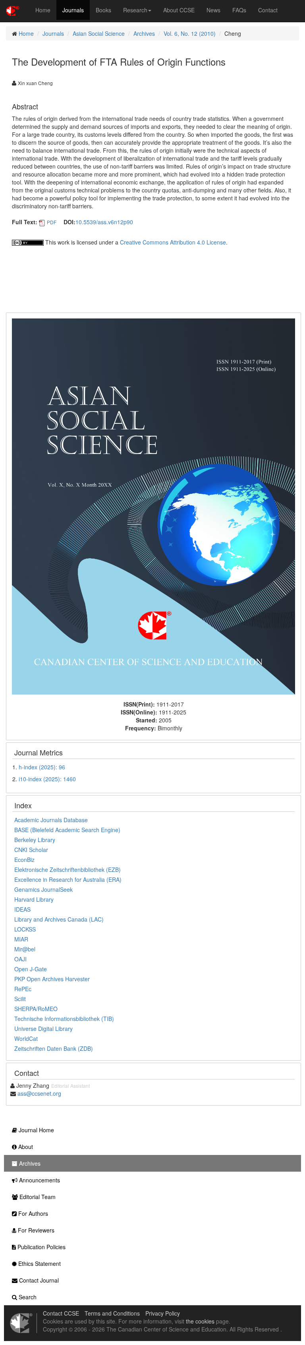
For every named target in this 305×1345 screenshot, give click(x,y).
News (213, 10)
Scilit (20, 999)
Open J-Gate (30, 969)
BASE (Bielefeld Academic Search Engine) (67, 830)
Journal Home (35, 1130)
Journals (73, 10)
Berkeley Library (34, 840)
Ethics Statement (39, 1263)
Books (103, 10)
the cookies (200, 1321)
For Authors (32, 1213)
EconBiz (24, 860)
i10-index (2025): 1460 (47, 779)
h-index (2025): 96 (42, 767)
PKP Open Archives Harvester (52, 979)
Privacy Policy (162, 1313)
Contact (268, 10)
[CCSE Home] (12, 10)
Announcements (38, 1180)
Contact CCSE (61, 1313)
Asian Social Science (99, 33)
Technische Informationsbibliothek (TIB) (64, 1019)
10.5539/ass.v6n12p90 (104, 222)
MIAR (21, 939)
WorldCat (26, 1038)
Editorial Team (37, 1197)
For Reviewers (35, 1230)
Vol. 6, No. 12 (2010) (190, 33)
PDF (51, 222)
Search (27, 1297)
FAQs (239, 10)
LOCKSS (25, 929)
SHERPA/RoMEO (36, 1009)
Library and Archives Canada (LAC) (59, 919)
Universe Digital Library (43, 1029)
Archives (144, 33)
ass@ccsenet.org (39, 1093)
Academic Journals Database (51, 820)
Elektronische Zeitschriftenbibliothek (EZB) (67, 869)
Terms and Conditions (112, 1313)
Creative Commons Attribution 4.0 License (173, 242)
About (25, 1147)
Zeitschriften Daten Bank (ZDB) (53, 1048)
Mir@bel (24, 949)
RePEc (22, 989)
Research (135, 10)
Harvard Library (34, 899)
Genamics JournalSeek (43, 889)
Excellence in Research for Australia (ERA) (68, 879)
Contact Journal (38, 1280)
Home (42, 10)
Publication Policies (41, 1247)
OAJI (20, 959)
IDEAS (22, 909)
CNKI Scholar (31, 850)
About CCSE (179, 10)
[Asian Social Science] (153, 506)
